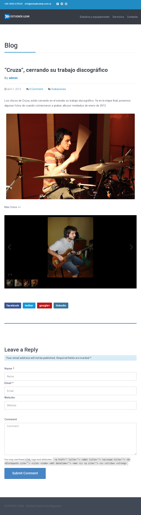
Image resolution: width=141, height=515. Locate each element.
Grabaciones (58, 89)
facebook (13, 305)
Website (9, 397)
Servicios (118, 16)
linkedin (61, 305)
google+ (44, 305)
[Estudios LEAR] (17, 16)
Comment (10, 419)
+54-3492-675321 (13, 4)
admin (13, 78)
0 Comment (36, 89)
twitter (29, 305)
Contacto (132, 16)
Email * (8, 383)
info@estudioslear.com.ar (38, 4)
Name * (9, 368)
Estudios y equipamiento (95, 16)
